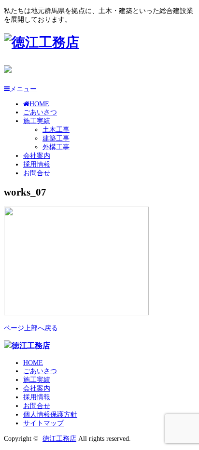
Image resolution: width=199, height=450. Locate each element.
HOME (39, 104)
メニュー (23, 89)
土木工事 (56, 129)
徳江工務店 (59, 438)
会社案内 (36, 155)
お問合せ (36, 173)
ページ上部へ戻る (31, 328)
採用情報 (36, 164)
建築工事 (56, 138)
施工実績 (36, 121)
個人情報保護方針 (50, 414)
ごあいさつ (40, 112)
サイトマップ (43, 423)
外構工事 (56, 147)
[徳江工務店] (41, 42)
